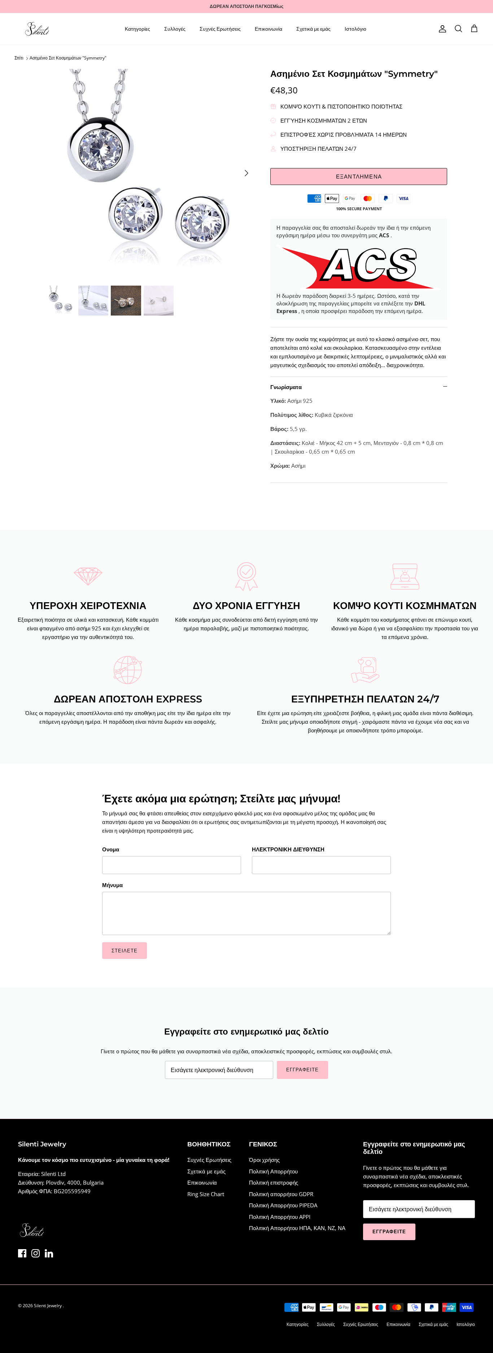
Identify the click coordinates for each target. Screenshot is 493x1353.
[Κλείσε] (382, 608)
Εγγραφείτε (181, 716)
